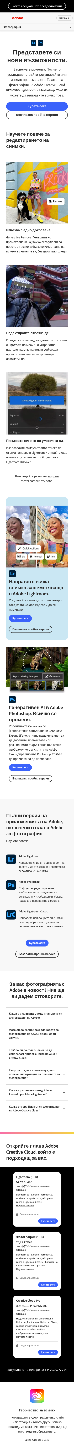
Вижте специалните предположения (37, 6)
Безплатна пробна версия (37, 115)
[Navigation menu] (5, 17)
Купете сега (37, 106)
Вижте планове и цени (37, 1439)
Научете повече (17, 841)
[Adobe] (17, 17)
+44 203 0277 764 (56, 1370)
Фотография (12, 27)
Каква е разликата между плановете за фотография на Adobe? (35, 1015)
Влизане (64, 17)
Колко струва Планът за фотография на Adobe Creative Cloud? (34, 1108)
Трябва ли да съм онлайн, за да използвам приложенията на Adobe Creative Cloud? (33, 1054)
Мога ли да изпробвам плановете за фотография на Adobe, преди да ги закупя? (34, 1033)
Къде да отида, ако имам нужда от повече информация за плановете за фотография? (34, 1074)
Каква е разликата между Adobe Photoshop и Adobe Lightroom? (30, 1092)
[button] (52, 18)
